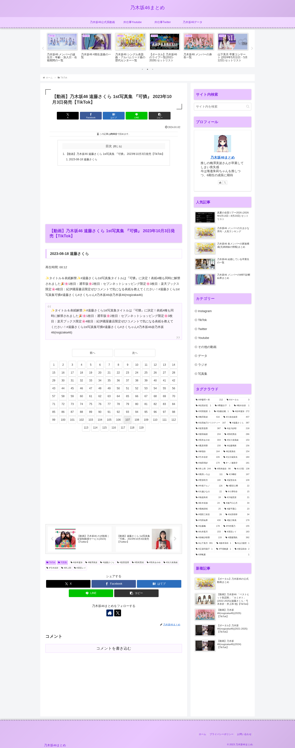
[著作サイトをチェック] (109, 613)
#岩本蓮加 (77, 562)
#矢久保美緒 (172, 562)
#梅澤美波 (92, 562)
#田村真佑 (139, 562)
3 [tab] (152, 69)
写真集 (64, 562)
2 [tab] (147, 69)
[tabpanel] (62, 48)
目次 (109, 146)
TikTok (52, 562)
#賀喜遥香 (124, 562)
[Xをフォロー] (117, 613)
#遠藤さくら (108, 562)
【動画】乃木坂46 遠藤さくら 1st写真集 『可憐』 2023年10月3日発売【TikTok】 (115, 153)
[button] (160, 116)
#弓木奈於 (53, 568)
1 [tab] (142, 69)
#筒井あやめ (155, 562)
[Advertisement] (113, 195)
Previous (43, 48)
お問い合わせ (244, 734)
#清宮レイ (81, 568)
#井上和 (67, 568)
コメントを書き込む (113, 648)
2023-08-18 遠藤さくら (83, 159)
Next (252, 48)
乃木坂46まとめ (222, 157)
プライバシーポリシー (222, 734)
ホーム (202, 734)
